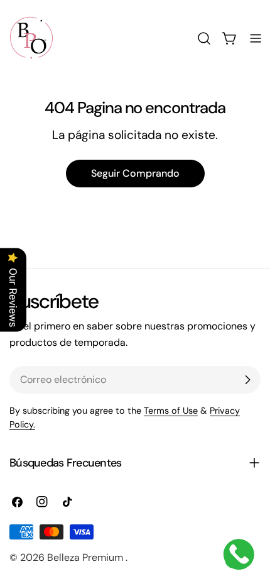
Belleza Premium (86, 557)
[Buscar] (204, 38)
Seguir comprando (135, 173)
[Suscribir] (247, 380)
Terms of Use (171, 410)
